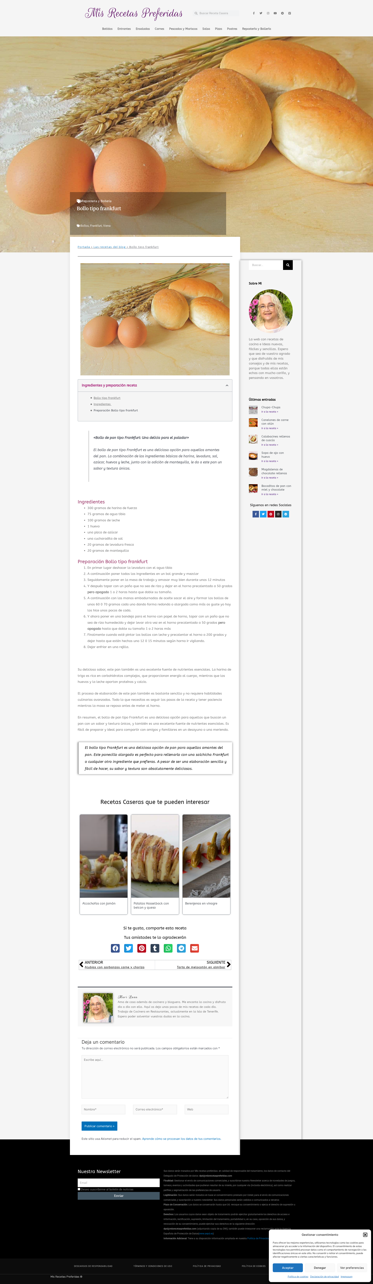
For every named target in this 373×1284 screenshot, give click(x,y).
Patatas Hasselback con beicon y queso (151, 905)
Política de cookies (298, 1276)
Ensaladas (143, 29)
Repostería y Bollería (256, 29)
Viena (107, 225)
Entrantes (124, 29)
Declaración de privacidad (324, 1276)
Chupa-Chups (270, 407)
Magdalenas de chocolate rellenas (274, 471)
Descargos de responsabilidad (93, 1266)
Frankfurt (96, 225)
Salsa (206, 29)
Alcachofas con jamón (98, 903)
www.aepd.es (206, 1233)
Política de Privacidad (258, 1238)
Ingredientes (103, 404)
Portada (84, 247)
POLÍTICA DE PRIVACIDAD (207, 1266)
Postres (232, 29)
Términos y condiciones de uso (152, 1266)
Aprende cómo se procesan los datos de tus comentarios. (181, 1139)
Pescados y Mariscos (183, 29)
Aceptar (288, 1268)
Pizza (218, 29)
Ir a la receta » (269, 411)
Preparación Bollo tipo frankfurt (116, 410)
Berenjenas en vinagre (201, 903)
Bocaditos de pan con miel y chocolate (276, 488)
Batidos (107, 29)
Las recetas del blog (110, 247)
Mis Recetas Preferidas (134, 13)
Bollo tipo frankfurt (107, 398)
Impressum (346, 1276)
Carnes (159, 29)
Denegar (320, 1268)
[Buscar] (288, 265)
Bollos (84, 225)
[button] (365, 1235)
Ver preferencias (352, 1268)
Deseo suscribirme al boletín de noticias (107, 1189)
